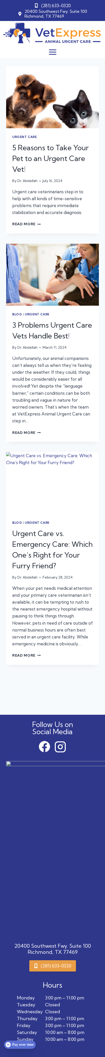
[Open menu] (52, 52)
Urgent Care (24, 137)
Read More (26, 224)
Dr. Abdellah (27, 181)
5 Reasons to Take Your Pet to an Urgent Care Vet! (50, 158)
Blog (17, 314)
